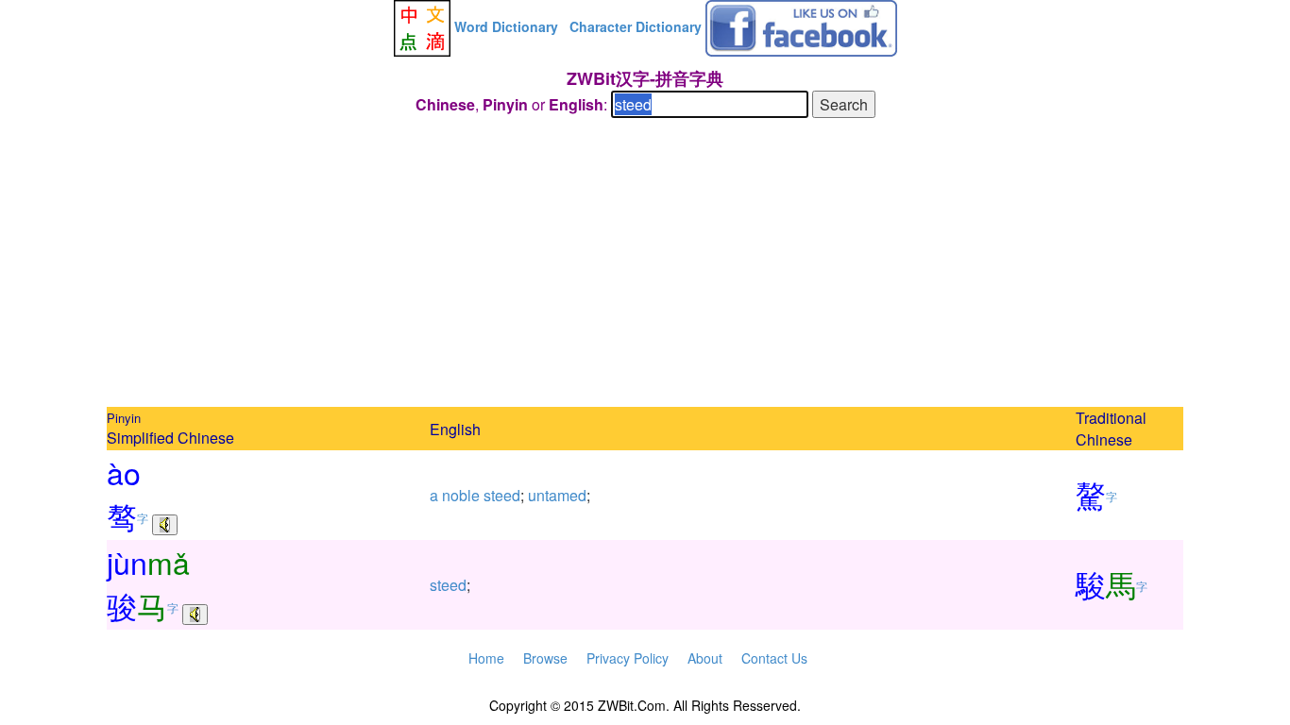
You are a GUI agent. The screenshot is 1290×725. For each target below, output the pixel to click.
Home (486, 658)
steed (502, 495)
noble (461, 495)
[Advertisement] (645, 265)
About (704, 658)
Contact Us (774, 658)
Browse (545, 658)
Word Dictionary (506, 26)
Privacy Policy (627, 658)
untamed (557, 495)
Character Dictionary (635, 26)
